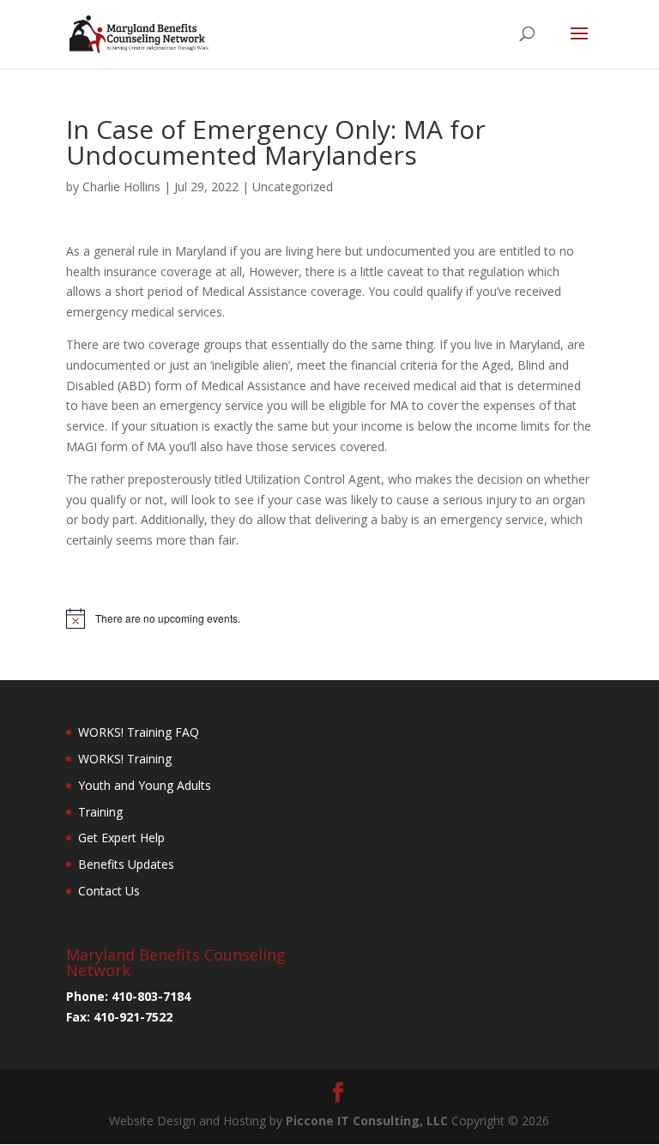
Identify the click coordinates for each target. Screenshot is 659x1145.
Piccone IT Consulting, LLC (368, 1120)
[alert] (329, 618)
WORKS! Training (125, 758)
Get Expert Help (121, 837)
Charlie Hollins (121, 186)
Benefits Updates (126, 864)
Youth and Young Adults (144, 785)
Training (100, 812)
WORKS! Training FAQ (138, 732)
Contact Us (109, 891)
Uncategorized (292, 186)
